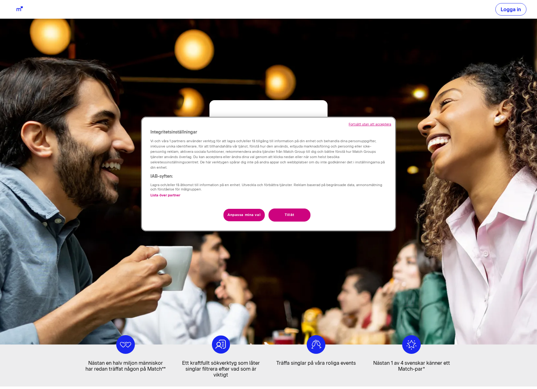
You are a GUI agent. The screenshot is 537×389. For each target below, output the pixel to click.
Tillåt (289, 215)
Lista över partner (165, 195)
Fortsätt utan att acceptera (370, 124)
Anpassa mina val (243, 215)
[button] (510, 9)
